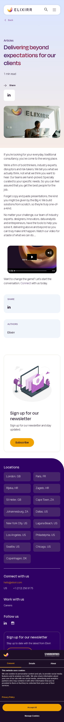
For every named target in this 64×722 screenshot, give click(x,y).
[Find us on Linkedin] (5, 623)
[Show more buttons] (54, 270)
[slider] (31, 270)
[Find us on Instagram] (13, 623)
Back (10, 20)
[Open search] (45, 9)
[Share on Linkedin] (9, 95)
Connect (26, 283)
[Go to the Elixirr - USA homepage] (19, 10)
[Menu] (54, 9)
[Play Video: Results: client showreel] (32, 257)
